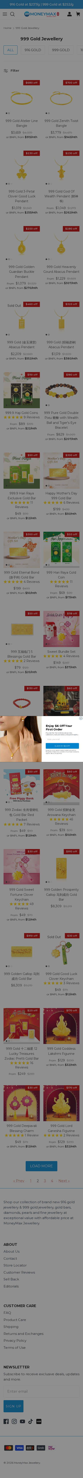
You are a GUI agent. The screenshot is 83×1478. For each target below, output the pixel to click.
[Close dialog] (80, 718)
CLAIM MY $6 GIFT (62, 746)
